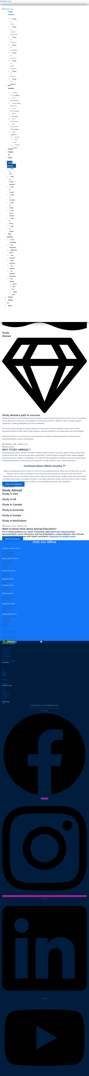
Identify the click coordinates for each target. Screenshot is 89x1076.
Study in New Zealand (11, 213)
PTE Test (13, 288)
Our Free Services (6, 694)
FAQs (3, 700)
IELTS (15, 284)
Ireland (4, 680)
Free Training (11, 280)
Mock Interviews (12, 262)
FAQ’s (10, 297)
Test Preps (4, 696)
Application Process (13, 251)
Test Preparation (12, 246)
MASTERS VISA (5, 1)
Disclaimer (33, 708)
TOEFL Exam (14, 293)
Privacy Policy (43, 708)
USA (3, 668)
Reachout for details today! (62, 536)
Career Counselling (12, 241)
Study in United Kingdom (12, 180)
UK (3, 670)
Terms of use (54, 708)
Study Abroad (10, 164)
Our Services (10, 235)
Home (3, 689)
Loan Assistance (12, 257)
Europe (4, 672)
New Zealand (5, 673)
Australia (4, 675)
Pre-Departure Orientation (12, 273)
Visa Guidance (12, 267)
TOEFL (4, 703)
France (4, 684)
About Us (10, 301)
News (10, 306)
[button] (10, 641)
